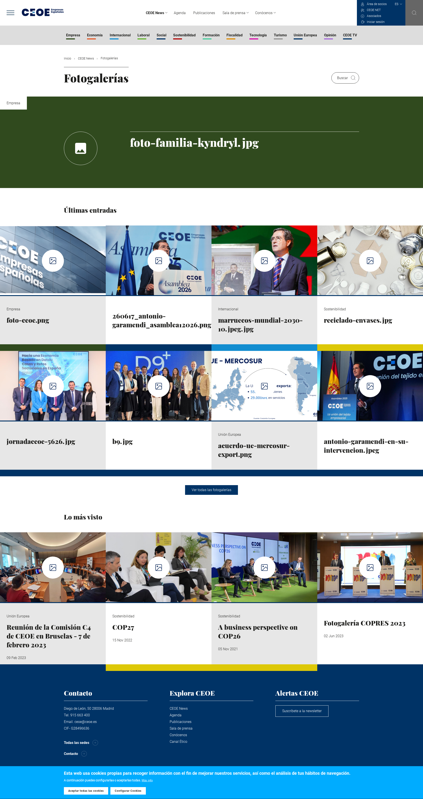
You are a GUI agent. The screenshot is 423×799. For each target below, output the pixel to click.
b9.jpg (122, 441)
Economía (95, 35)
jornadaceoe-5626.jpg (41, 441)
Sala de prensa (234, 13)
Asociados (374, 16)
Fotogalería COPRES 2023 (364, 622)
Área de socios (377, 4)
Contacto (71, 754)
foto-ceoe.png (28, 320)
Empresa (73, 35)
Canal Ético (178, 741)
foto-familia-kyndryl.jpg (194, 142)
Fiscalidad (234, 35)
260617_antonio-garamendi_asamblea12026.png (161, 320)
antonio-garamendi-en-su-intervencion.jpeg (366, 445)
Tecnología (258, 35)
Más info (147, 780)
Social (161, 35)
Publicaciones (204, 13)
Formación (211, 35)
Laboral (143, 35)
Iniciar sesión (376, 22)
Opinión (330, 35)
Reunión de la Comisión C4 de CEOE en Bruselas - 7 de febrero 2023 (49, 636)
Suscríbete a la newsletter (302, 711)
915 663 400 (80, 715)
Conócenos (264, 13)
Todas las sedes (76, 743)
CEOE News (155, 13)
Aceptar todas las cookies (86, 790)
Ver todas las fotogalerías (211, 490)
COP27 (123, 627)
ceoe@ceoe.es (85, 722)
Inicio (67, 58)
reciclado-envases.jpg (358, 320)
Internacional (120, 35)
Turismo (280, 35)
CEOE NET (374, 10)
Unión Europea (305, 35)
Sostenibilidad (184, 35)
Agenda (180, 13)
